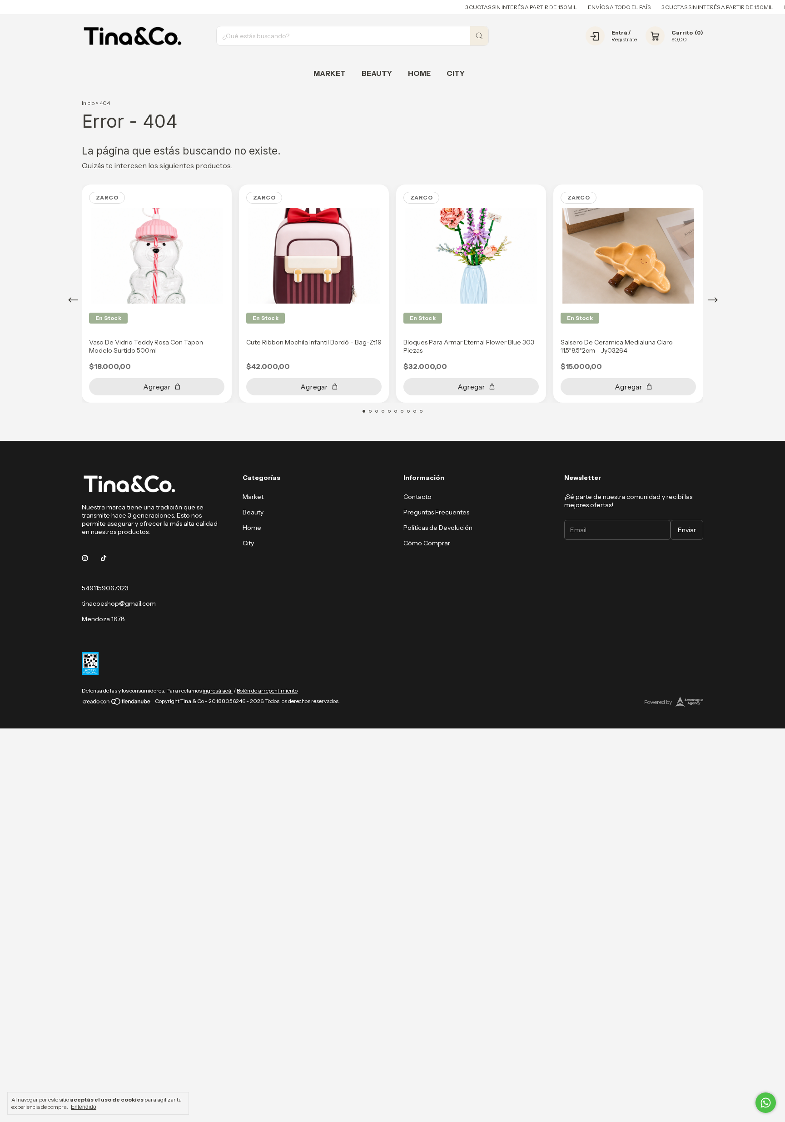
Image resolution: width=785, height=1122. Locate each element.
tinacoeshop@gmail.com (119, 603)
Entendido (83, 1107)
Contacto (417, 497)
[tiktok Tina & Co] (103, 558)
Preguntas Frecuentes (436, 512)
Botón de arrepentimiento (267, 690)
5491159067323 (105, 588)
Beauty (377, 73)
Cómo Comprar (426, 543)
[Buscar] (479, 35)
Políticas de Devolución (437, 528)
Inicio (88, 103)
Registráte (624, 39)
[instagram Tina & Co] (85, 558)
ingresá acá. (218, 690)
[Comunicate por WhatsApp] (765, 1102)
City (456, 73)
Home (419, 73)
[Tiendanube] (117, 703)
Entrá (619, 32)
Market (329, 73)
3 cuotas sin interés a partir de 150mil (502, 7)
